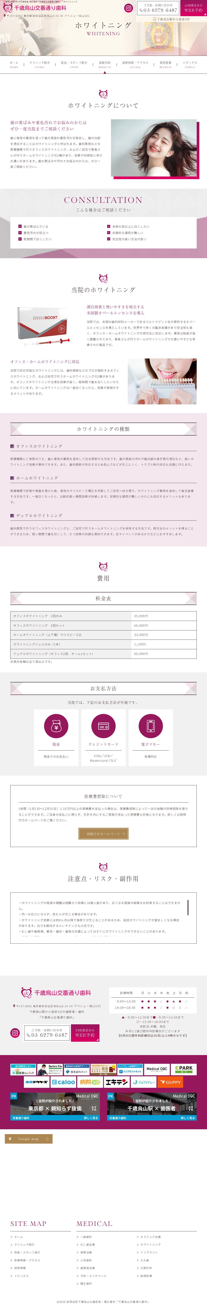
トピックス (21, 1276)
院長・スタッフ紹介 (27, 1252)
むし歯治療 (87, 1244)
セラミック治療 (150, 1237)
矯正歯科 (86, 1283)
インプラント (149, 1252)
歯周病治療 (87, 1268)
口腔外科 (146, 1268)
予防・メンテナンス (93, 1276)
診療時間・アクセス (27, 1260)
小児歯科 (86, 1260)
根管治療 (86, 1252)
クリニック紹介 (24, 1244)
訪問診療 (146, 1276)
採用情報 (20, 1268)
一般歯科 (86, 1237)
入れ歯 (144, 1260)
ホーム (18, 1237)
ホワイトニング (150, 1244)
